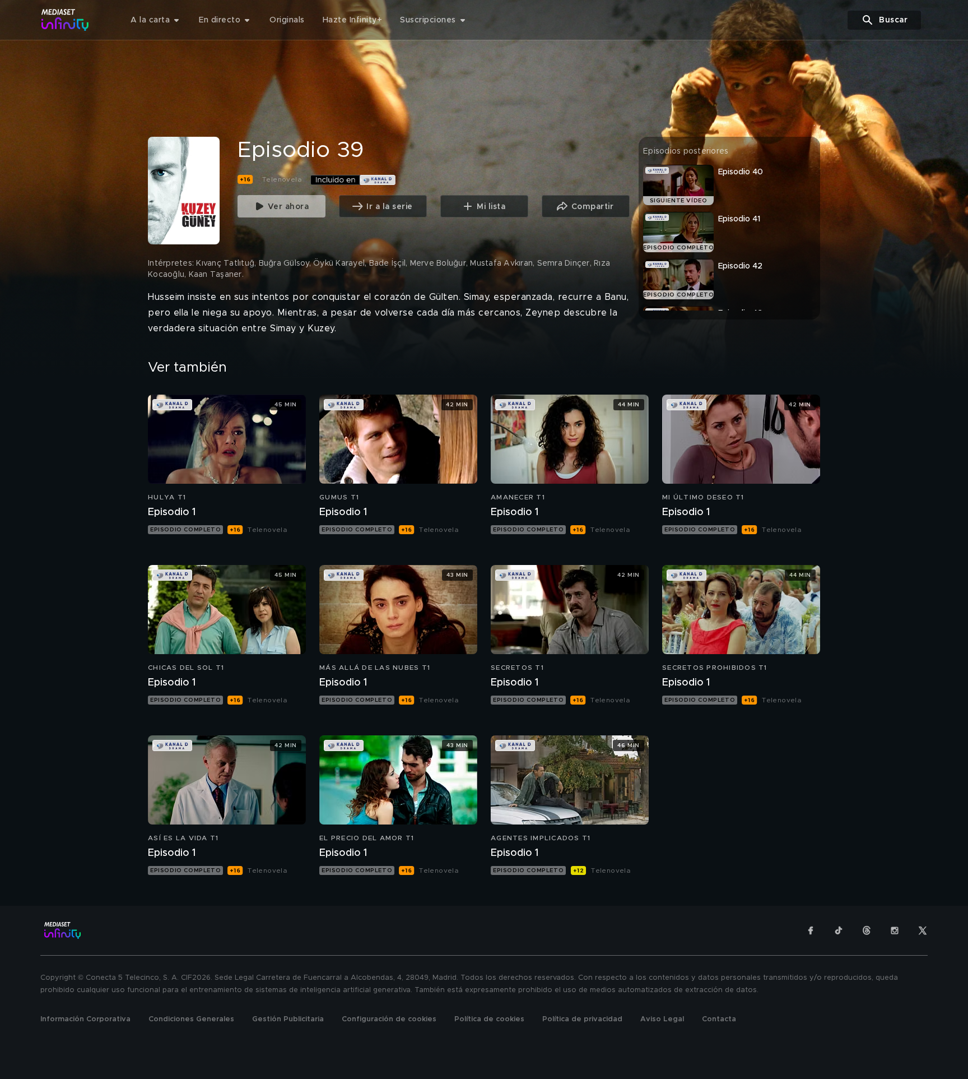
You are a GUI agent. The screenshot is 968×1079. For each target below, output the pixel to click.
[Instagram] (895, 930)
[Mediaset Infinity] (65, 19)
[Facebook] (811, 930)
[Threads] (867, 930)
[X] (923, 930)
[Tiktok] (839, 930)
